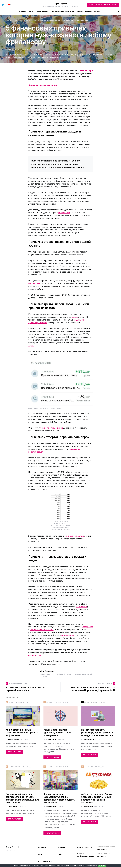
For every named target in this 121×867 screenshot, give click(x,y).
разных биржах (68, 635)
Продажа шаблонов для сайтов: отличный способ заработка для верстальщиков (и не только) (22, 798)
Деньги (17, 20)
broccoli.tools (64, 212)
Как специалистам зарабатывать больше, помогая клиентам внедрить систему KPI (59, 798)
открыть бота (34, 655)
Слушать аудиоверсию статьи (42, 85)
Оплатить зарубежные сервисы (103, 5)
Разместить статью (84, 847)
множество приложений (51, 428)
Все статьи (42, 847)
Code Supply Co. (10, 850)
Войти (40, 854)
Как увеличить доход (30, 20)
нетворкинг (87, 627)
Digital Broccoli (60, 4)
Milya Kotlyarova (13, 49)
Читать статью (14, 752)
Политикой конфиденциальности (57, 865)
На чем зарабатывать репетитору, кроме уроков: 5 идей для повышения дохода (97, 732)
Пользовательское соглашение (104, 855)
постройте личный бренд (42, 629)
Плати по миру (86, 71)
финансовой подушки (74, 536)
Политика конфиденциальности (85, 855)
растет (75, 317)
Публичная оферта (45, 861)
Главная (8, 20)
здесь (31, 345)
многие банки (34, 283)
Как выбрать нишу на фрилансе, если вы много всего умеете (57, 732)
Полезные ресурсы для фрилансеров (106, 848)
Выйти (59, 854)
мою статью (81, 607)
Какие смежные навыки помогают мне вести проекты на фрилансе (22, 732)
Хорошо (102, 865)
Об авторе (61, 847)
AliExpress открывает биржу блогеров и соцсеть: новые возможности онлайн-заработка (96, 798)
